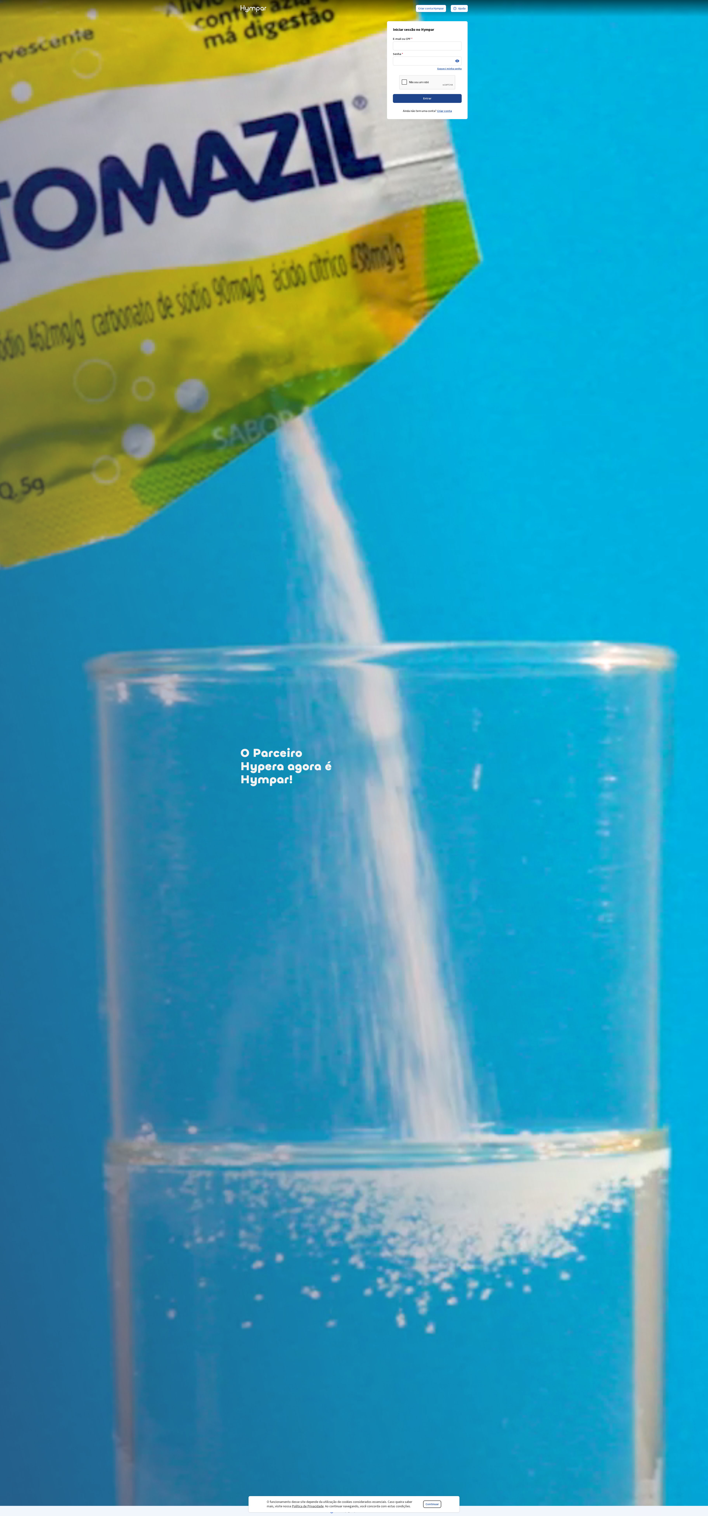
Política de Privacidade (308, 1506)
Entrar (427, 98)
